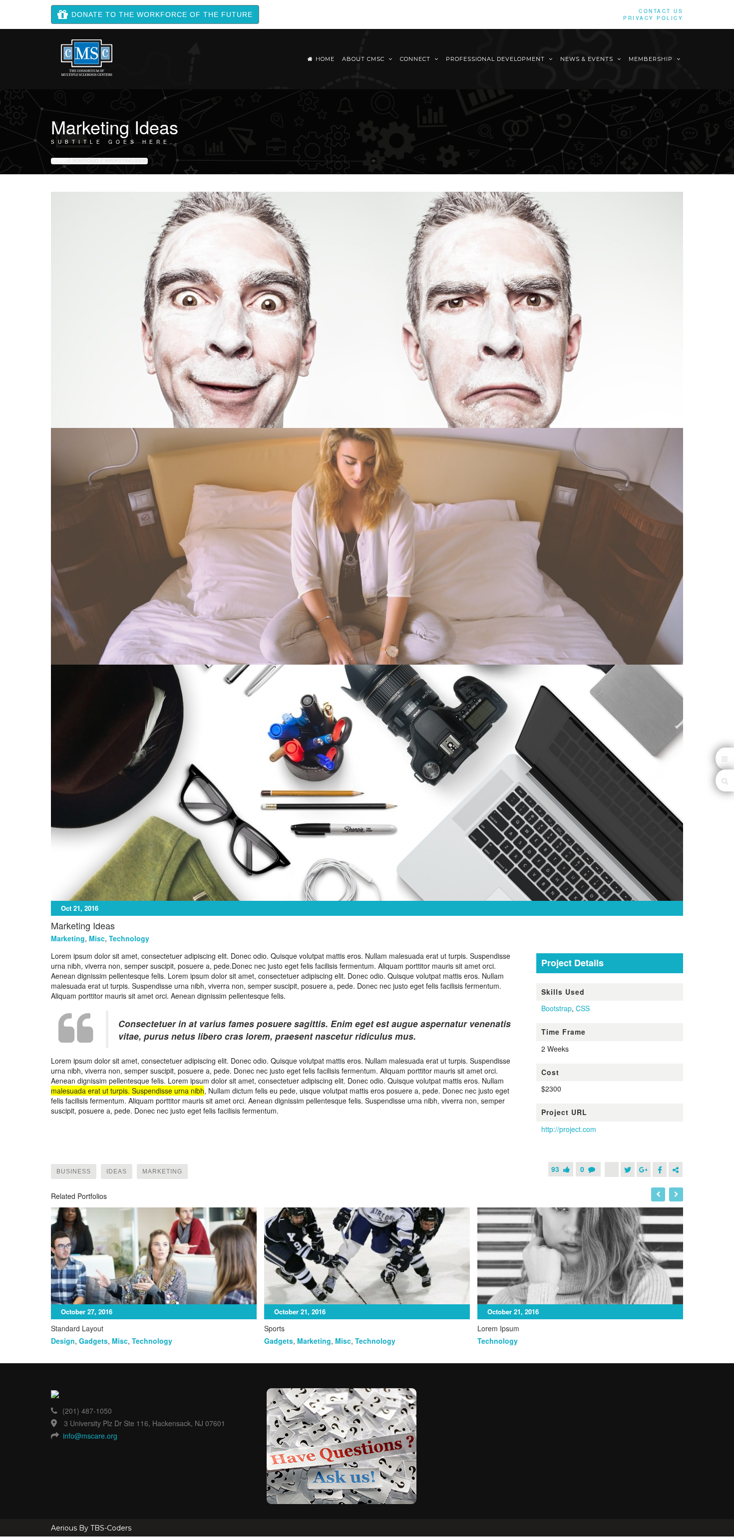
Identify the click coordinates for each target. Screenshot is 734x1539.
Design (63, 1341)
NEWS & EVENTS (587, 58)
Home (325, 58)
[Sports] (367, 1255)
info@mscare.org (90, 1436)
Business (73, 1171)
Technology (129, 938)
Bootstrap (556, 1008)
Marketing (68, 938)
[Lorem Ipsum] (580, 1255)
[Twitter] (628, 1169)
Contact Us (661, 10)
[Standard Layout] (154, 1255)
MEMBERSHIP (652, 58)
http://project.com (568, 1129)
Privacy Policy (653, 17)
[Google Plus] (644, 1169)
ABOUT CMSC (364, 58)
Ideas (116, 1171)
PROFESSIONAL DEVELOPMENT (496, 58)
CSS (583, 1008)
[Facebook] (660, 1169)
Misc (97, 938)
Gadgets (93, 1341)
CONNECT (416, 58)
